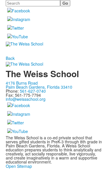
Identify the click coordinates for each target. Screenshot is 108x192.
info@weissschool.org (26, 99)
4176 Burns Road (22, 83)
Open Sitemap (19, 166)
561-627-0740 (33, 91)
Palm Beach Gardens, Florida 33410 (39, 87)
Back (10, 58)
